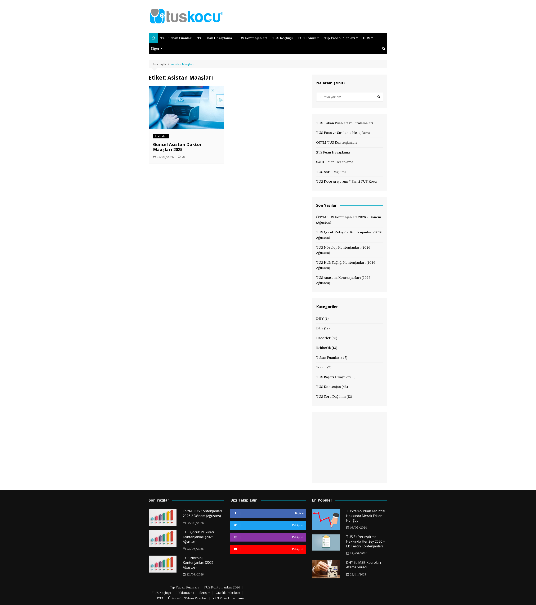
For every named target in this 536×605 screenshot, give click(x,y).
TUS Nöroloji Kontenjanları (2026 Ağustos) (343, 250)
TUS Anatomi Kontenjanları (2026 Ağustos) (343, 280)
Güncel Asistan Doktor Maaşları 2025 (177, 147)
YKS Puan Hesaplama (229, 598)
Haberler (161, 136)
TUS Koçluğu (282, 38)
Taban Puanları (328, 357)
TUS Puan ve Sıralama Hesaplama (343, 132)
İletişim (204, 593)
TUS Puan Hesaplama (214, 38)
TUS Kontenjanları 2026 (222, 587)
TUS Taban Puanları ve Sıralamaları (344, 123)
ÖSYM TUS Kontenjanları (336, 142)
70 (183, 157)
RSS (160, 598)
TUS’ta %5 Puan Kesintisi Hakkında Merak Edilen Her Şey (365, 516)
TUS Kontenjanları (252, 38)
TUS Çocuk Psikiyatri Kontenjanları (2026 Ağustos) (349, 235)
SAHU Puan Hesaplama (334, 162)
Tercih (321, 367)
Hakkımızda (185, 593)
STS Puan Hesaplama (333, 152)
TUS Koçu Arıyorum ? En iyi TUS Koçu (346, 181)
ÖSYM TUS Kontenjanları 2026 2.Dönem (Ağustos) (348, 219)
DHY (320, 318)
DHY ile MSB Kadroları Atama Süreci (363, 564)
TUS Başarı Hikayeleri (333, 377)
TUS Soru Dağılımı (331, 172)
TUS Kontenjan (328, 386)
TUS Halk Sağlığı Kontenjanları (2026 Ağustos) (345, 265)
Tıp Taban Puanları (339, 38)
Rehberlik (323, 348)
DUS (366, 38)
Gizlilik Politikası (228, 593)
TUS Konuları (308, 38)
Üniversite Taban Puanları (187, 598)
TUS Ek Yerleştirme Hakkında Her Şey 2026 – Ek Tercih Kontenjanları (365, 541)
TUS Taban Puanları (176, 38)
